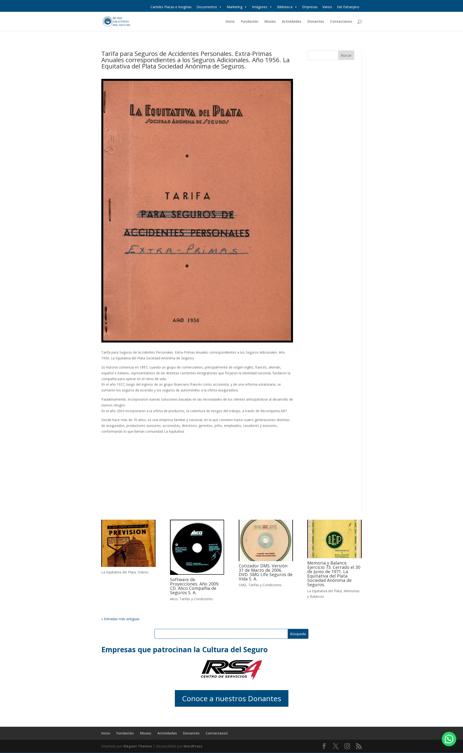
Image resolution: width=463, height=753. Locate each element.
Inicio (230, 22)
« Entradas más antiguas (120, 619)
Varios (327, 7)
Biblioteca (285, 7)
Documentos (207, 7)
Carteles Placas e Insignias (171, 7)
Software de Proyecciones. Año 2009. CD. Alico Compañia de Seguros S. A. (194, 586)
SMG (242, 585)
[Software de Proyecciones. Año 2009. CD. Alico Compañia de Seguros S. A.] (197, 547)
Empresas (310, 7)
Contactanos (341, 22)
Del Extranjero (348, 7)
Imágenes (259, 7)
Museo (270, 22)
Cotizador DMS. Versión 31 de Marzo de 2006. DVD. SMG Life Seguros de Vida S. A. (266, 572)
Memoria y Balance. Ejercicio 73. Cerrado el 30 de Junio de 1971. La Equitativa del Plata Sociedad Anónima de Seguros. (333, 573)
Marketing (234, 7)
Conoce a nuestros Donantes (231, 698)
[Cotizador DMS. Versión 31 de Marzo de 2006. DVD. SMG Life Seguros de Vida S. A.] (266, 540)
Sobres (143, 572)
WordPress (193, 746)
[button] (449, 739)
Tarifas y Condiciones (196, 599)
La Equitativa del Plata (118, 572)
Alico (173, 599)
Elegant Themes (137, 746)
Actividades (291, 22)
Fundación (249, 22)
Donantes (315, 22)
